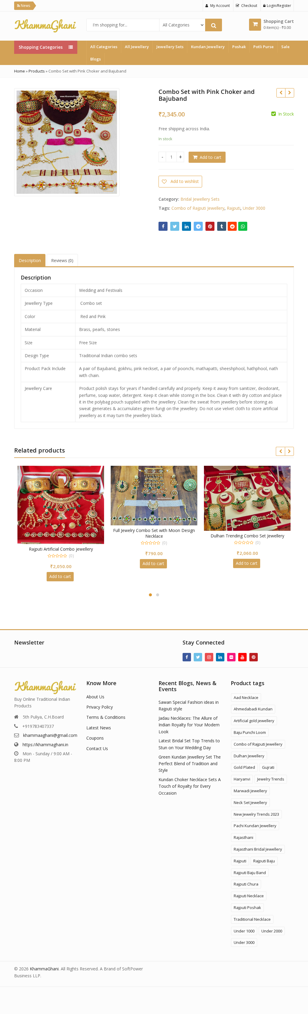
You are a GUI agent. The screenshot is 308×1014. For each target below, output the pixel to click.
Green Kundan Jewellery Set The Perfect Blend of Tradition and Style (190, 763)
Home (19, 71)
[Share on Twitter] (174, 226)
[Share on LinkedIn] (186, 226)
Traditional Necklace (252, 919)
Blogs (95, 59)
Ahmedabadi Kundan (253, 709)
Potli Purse (263, 46)
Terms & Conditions (105, 717)
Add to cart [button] (60, 563)
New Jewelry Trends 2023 (256, 814)
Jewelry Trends (270, 779)
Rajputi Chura (246, 884)
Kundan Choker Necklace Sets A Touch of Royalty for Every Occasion (190, 786)
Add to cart (210, 157)
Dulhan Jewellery (249, 756)
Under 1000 (244, 931)
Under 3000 (254, 208)
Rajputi (233, 208)
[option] (67, 142)
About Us (95, 697)
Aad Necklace (246, 697)
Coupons (95, 738)
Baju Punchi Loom (250, 732)
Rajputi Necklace (249, 895)
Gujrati (268, 767)
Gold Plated (244, 767)
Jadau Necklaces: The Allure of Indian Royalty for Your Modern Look (189, 724)
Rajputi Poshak (247, 907)
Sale (285, 46)
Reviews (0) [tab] (62, 260)
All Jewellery (137, 46)
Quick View (63, 530)
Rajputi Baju (264, 861)
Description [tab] (30, 260)
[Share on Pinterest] (209, 226)
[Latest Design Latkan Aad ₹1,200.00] (289, 92)
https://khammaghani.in (45, 744)
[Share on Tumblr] (221, 226)
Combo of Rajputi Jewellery (197, 208)
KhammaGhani (44, 969)
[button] (144, 190)
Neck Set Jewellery (250, 802)
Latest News (98, 728)
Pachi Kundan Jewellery (255, 825)
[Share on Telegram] (198, 226)
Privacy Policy (99, 707)
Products (37, 71)
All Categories (103, 46)
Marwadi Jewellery (250, 790)
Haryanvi (242, 779)
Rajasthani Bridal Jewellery (258, 849)
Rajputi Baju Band (250, 872)
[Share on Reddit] (232, 226)
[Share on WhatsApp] (242, 226)
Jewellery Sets (169, 46)
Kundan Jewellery (208, 46)
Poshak (239, 46)
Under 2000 (271, 931)
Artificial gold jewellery (254, 720)
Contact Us (97, 748)
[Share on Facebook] (163, 226)
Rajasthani (243, 837)
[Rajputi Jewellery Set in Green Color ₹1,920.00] (280, 92)
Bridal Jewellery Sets (200, 199)
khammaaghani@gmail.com (50, 735)
